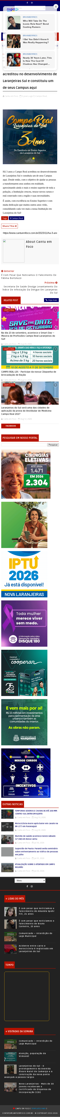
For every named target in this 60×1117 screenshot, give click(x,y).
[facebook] (27, 2)
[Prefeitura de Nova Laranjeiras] (24, 573)
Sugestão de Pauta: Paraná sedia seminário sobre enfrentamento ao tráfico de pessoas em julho (36, 851)
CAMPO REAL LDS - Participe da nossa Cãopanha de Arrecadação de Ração (28, 373)
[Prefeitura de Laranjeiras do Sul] (25, 473)
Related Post (11, 300)
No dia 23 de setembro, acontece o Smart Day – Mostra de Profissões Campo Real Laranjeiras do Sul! (28, 336)
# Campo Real (16, 218)
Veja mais (52, 300)
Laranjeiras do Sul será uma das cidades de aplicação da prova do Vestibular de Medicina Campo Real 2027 (26, 410)
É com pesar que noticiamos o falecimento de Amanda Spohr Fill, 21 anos (37, 911)
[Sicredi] (24, 524)
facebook (11, 426)
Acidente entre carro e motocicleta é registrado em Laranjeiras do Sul (36, 949)
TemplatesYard (39, 1108)
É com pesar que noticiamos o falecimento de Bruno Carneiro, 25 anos (36, 924)
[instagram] (31, 2)
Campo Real (9, 310)
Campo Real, (41, 96)
